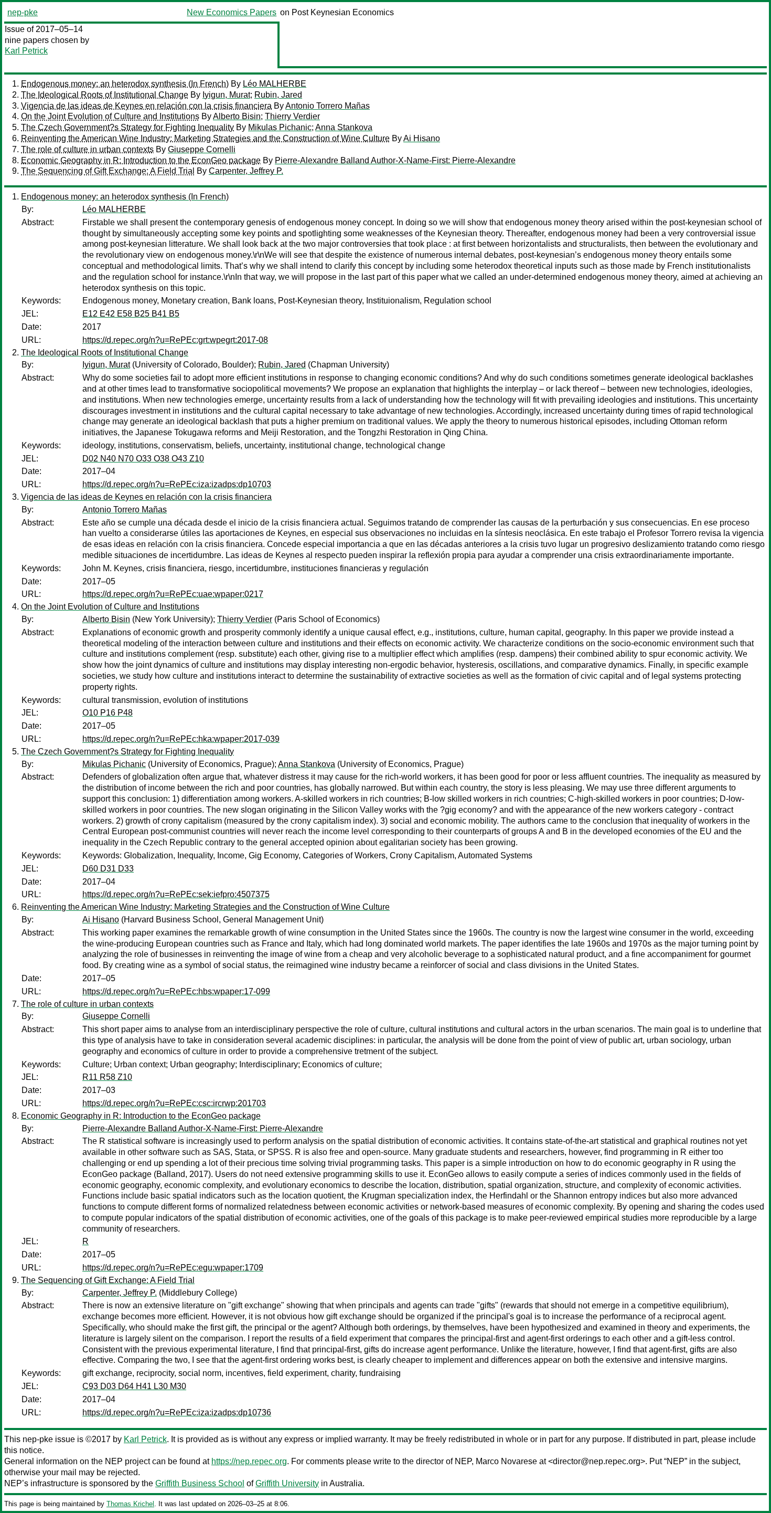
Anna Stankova (343, 127)
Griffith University (287, 1483)
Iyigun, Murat (226, 94)
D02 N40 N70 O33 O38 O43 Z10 (143, 458)
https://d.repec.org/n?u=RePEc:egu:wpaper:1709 (172, 1267)
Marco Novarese (506, 1461)
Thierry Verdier (292, 116)
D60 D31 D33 (108, 868)
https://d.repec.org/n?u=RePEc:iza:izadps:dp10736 (176, 1412)
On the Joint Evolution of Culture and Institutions (110, 116)
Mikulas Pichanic (280, 127)
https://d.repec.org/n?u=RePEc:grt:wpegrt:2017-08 (175, 339)
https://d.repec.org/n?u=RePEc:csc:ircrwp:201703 (174, 1103)
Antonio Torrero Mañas (327, 105)
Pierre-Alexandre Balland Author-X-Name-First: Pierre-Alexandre (395, 160)
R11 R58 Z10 (107, 1077)
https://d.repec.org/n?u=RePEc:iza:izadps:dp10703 (176, 484)
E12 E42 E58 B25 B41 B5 (130, 313)
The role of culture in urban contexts (87, 149)
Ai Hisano (421, 138)
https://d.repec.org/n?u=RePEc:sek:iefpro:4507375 (176, 894)
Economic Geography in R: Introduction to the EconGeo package (141, 160)
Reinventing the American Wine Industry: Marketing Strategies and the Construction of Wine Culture (205, 138)
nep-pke (22, 12)
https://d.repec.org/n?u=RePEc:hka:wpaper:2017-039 (181, 738)
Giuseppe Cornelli (201, 149)
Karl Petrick (26, 50)
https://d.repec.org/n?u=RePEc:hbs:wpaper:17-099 (176, 991)
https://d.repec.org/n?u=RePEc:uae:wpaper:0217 (172, 594)
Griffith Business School (199, 1483)
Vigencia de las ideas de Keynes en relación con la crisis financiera (146, 105)
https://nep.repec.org (249, 1461)
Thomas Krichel (130, 1504)
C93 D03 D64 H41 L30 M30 (134, 1386)
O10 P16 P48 (107, 712)
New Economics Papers (231, 12)
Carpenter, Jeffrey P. (246, 170)
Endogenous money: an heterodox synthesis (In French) (125, 83)
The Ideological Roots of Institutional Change (104, 94)
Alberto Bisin (237, 116)
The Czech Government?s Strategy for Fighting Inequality (127, 127)
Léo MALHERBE (274, 83)
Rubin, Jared (278, 94)
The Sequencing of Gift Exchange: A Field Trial (108, 170)
